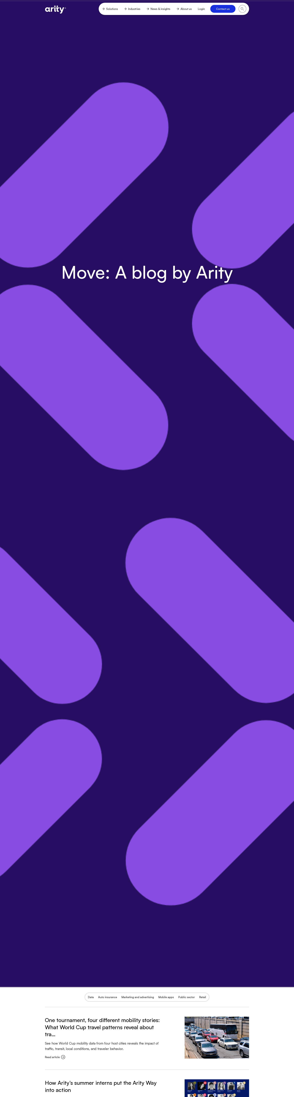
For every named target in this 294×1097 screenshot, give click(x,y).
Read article (52, 1057)
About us (186, 9)
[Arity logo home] (55, 9)
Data (91, 997)
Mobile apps (166, 997)
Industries (134, 9)
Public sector (186, 997)
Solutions (112, 9)
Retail (202, 997)
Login (201, 9)
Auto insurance (107, 997)
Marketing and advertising (137, 997)
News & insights (160, 9)
